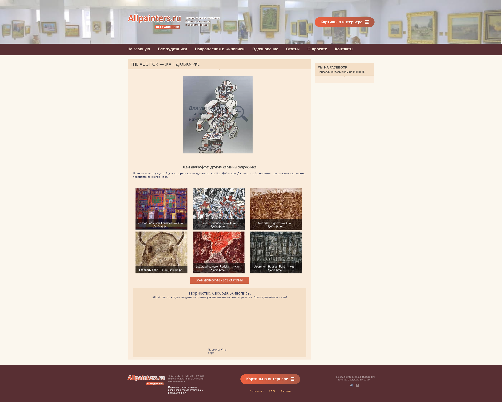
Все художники (172, 48)
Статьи (293, 48)
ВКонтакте (351, 385)
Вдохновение (265, 48)
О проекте (317, 48)
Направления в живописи (220, 48)
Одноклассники (357, 385)
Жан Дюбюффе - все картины (219, 280)
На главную (138, 48)
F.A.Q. (272, 391)
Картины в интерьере (341, 21)
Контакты (344, 48)
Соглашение (257, 391)
